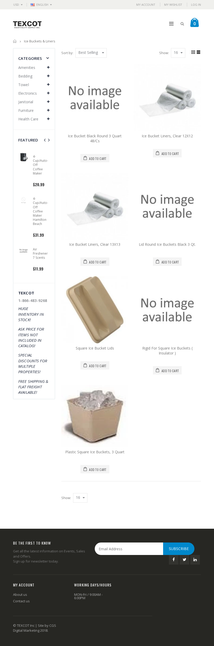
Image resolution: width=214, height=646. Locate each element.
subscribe (179, 548)
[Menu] (171, 23)
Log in (196, 5)
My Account (145, 5)
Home (15, 41)
